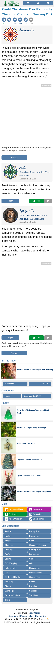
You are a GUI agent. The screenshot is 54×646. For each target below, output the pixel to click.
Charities (9, 545)
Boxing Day (34, 536)
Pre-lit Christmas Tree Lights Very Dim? (34, 492)
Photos (8, 586)
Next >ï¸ (45, 383)
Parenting (9, 581)
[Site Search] (48, 3)
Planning (33, 586)
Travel (7, 600)
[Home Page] (11, 1)
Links (7, 572)
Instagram (37, 509)
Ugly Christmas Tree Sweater (29, 476)
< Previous (9, 383)
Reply (10, 201)
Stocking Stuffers (12, 595)
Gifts (31, 563)
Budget (8, 540)
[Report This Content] (48, 201)
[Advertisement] (27, 115)
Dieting (8, 559)
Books (7, 536)
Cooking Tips (35, 549)
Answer (14, 158)
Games (32, 559)
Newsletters (37, 514)
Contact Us (40, 616)
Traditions (33, 595)
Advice (8, 531)
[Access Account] (38, 3)
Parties (32, 581)
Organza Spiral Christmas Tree (30, 460)
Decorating (34, 554)
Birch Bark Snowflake (26, 444)
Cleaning (8, 549)
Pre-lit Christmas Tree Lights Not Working (35, 369)
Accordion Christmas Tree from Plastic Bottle (33, 411)
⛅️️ (47, 619)
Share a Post (38, 519)
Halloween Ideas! (14, 509)
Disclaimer (13, 616)
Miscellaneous (35, 572)
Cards (31, 540)
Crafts (7, 554)
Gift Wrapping (11, 563)
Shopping (33, 591)
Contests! (12, 514)
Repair (7, 396)
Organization (34, 577)
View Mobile (34, 613)
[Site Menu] (28, 3)
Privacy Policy (26, 616)
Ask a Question (15, 519)
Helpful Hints (10, 568)
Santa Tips (9, 591)
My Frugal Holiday (13, 577)
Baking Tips (34, 531)
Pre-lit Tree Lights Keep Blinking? (31, 428)
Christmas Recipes (37, 545)
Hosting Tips (34, 568)
